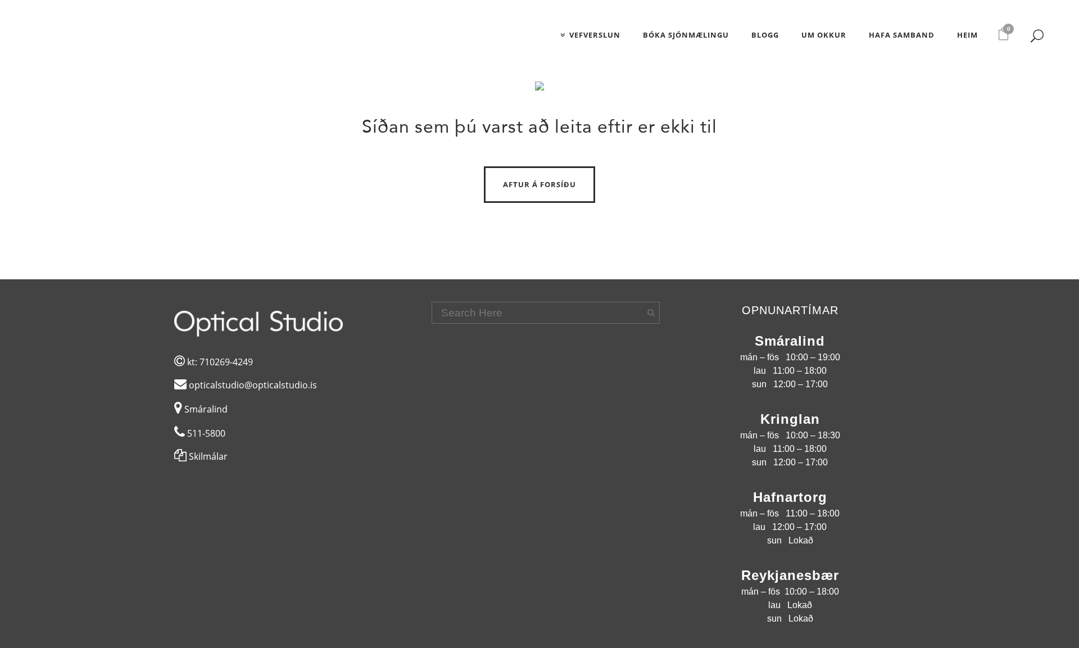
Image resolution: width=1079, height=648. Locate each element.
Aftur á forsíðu (539, 184)
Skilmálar (207, 456)
